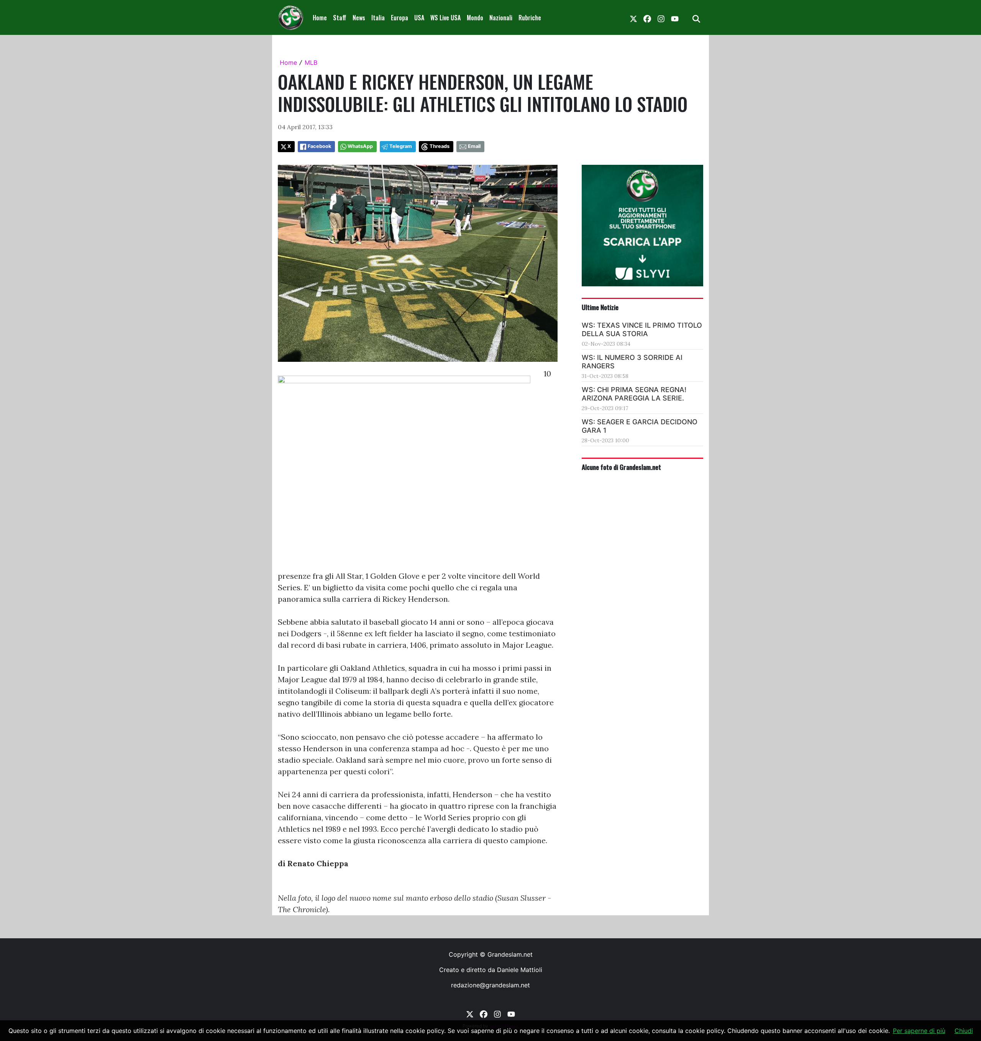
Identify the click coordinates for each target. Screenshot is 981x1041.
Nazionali (500, 17)
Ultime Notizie (600, 307)
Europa (399, 17)
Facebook (319, 146)
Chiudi (964, 1030)
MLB (311, 62)
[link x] (633, 17)
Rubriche (529, 17)
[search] (696, 17)
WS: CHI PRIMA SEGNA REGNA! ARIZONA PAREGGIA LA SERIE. (634, 394)
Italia (378, 17)
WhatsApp (360, 146)
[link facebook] (647, 17)
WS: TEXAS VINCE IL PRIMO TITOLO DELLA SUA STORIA (642, 329)
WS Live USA (445, 17)
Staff (339, 17)
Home (320, 17)
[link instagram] (661, 17)
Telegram (400, 146)
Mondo (475, 17)
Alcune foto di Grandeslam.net (621, 467)
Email (474, 146)
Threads (439, 146)
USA (419, 17)
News (359, 17)
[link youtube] (675, 17)
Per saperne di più (919, 1030)
